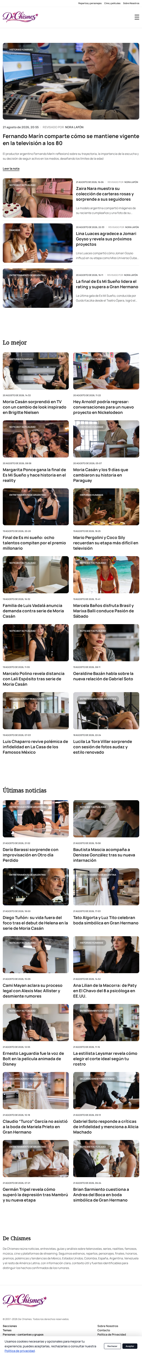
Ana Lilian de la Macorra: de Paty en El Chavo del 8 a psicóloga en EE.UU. (105, 991)
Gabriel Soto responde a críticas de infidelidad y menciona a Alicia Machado (105, 1127)
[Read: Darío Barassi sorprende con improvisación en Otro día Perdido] (36, 818)
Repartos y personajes (90, 3)
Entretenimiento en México (96, 1010)
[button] (137, 17)
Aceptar (130, 1346)
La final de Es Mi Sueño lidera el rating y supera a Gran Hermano (107, 284)
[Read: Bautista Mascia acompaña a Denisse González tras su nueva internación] (106, 818)
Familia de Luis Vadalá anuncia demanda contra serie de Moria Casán (33, 611)
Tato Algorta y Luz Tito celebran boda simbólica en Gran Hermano (105, 920)
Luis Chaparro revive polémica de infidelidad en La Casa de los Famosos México (35, 747)
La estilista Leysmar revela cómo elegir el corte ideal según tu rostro (105, 1059)
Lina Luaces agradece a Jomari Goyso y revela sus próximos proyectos (106, 239)
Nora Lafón (131, 182)
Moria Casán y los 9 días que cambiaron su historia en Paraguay (100, 475)
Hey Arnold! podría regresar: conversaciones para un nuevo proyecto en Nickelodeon (103, 407)
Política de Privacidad (111, 1334)
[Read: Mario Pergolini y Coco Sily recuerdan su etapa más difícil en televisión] (106, 506)
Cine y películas (112, 3)
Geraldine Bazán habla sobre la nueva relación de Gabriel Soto (103, 676)
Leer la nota (11, 168)
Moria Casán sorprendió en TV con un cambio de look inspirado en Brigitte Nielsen (34, 407)
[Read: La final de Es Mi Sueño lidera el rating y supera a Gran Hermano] (38, 288)
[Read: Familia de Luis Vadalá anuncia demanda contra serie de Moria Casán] (36, 574)
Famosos (14, 230)
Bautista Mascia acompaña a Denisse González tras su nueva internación (104, 855)
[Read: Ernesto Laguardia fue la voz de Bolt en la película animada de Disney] (36, 1022)
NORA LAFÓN (74, 127)
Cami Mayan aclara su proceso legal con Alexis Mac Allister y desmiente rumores (32, 991)
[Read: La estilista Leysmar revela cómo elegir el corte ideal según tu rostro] (106, 1022)
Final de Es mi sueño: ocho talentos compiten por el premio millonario (34, 543)
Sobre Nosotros (131, 3)
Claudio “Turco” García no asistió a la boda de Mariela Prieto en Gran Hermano (35, 1127)
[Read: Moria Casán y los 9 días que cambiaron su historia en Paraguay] (106, 438)
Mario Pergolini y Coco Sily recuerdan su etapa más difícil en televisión (105, 543)
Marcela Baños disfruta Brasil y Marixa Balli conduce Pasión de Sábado (103, 611)
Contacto (103, 1330)
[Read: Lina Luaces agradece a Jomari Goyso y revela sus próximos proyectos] (38, 243)
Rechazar (112, 1346)
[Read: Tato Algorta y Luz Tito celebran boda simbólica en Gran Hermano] (106, 886)
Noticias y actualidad (22, 185)
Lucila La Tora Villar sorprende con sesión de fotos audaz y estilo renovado (102, 747)
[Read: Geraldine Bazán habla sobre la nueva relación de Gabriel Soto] (106, 642)
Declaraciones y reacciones (26, 698)
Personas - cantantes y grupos (23, 1334)
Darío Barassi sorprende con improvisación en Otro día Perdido (30, 855)
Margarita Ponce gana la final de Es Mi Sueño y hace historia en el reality (34, 475)
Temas (7, 1330)
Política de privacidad (20, 1351)
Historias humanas (21, 49)
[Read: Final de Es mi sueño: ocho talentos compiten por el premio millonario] (36, 506)
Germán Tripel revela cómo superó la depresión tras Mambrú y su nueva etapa (35, 1195)
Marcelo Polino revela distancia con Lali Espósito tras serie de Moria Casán (34, 679)
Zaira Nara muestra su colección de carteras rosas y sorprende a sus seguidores (105, 194)
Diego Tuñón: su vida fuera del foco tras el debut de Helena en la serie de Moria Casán (35, 923)
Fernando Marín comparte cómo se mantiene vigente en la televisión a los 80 (71, 139)
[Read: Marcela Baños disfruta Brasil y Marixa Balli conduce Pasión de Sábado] (106, 574)
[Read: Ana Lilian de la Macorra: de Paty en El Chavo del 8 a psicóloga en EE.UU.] (106, 954)
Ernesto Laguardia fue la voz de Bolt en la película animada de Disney (33, 1059)
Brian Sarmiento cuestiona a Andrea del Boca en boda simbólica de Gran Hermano (101, 1195)
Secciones (10, 1326)
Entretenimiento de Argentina (27, 275)
